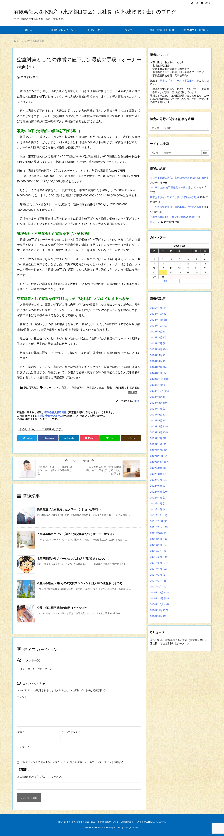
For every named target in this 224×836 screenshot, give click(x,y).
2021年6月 (159, 556)
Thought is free (131, 827)
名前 (20, 732)
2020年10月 (159, 604)
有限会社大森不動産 (55, 412)
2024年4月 (158, 361)
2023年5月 (158, 420)
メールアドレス (70, 732)
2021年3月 (158, 574)
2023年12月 (159, 378)
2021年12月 (159, 521)
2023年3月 (159, 432)
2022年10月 (159, 461)
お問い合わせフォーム (50, 415)
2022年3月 (158, 503)
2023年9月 (158, 396)
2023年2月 (158, 438)
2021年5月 (159, 562)
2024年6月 (159, 349)
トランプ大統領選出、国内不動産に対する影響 (175, 206)
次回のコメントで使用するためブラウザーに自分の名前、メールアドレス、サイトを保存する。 (73, 762)
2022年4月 (158, 497)
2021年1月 (158, 586)
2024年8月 (158, 337)
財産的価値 (133, 387)
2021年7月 (158, 550)
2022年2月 (158, 509)
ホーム (19, 41)
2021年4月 (158, 568)
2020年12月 (159, 592)
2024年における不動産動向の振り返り (171, 187)
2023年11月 (158, 384)
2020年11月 (159, 598)
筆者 (136, 401)
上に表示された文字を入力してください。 (40, 776)
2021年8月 (158, 544)
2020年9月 (159, 610)
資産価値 (132, 392)
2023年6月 (158, 414)
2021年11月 (159, 527)
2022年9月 (158, 467)
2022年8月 (158, 473)
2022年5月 (159, 491)
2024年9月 (158, 331)
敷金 (101, 387)
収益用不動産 (37, 41)
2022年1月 (158, 515)
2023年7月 (158, 408)
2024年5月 (158, 355)
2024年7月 (158, 343)
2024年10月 (158, 325)
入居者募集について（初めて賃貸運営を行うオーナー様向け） (76, 534)
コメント (22, 697)
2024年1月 (158, 373)
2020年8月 (158, 616)
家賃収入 (91, 387)
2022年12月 (159, 450)
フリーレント (51, 387)
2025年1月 (158, 307)
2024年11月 (158, 319)
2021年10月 (159, 533)
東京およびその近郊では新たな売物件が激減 (174, 197)
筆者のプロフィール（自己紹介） (178, 80)
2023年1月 (158, 444)
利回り (65, 387)
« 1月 (164, 281)
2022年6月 (158, 485)
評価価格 (119, 387)
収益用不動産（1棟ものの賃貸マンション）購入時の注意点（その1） (80, 583)
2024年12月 (158, 313)
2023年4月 (159, 426)
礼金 (109, 387)
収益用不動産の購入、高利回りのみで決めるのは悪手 (179, 177)
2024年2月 (158, 367)
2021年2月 (158, 580)
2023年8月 (159, 402)
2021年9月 (159, 539)
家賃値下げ (78, 387)
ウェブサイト (24, 747)
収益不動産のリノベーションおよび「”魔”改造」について (73, 558)
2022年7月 (158, 479)
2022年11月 (159, 456)
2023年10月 (159, 390)
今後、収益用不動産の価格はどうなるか (62, 607)
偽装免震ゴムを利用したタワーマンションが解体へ (69, 509)
